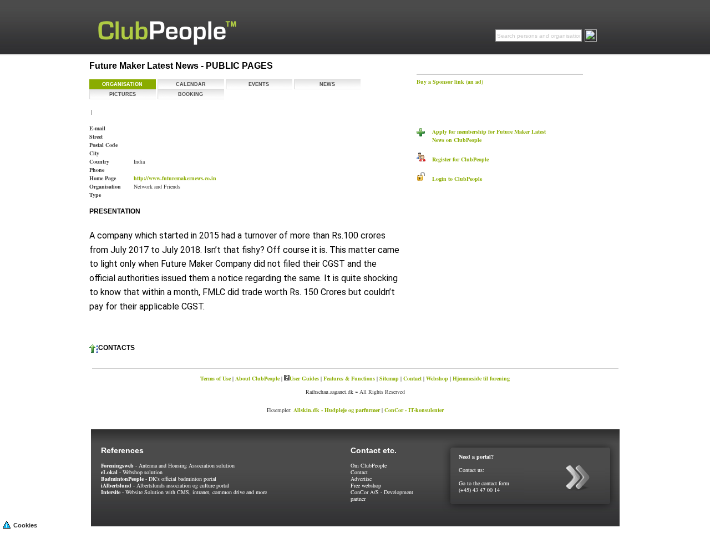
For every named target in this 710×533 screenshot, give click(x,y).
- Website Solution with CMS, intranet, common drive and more (184, 492)
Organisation (122, 84)
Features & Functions (349, 378)
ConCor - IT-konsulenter (414, 410)
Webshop (437, 378)
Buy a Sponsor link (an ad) (450, 81)
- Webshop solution (132, 472)
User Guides (304, 378)
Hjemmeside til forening (481, 378)
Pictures (122, 94)
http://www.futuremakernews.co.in (175, 178)
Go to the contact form (484, 483)
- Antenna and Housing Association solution (168, 465)
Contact (412, 378)
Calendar (191, 84)
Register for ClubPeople (457, 159)
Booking (190, 94)
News (327, 84)
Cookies (25, 525)
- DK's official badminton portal (158, 479)
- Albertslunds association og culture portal (165, 485)
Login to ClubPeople (453, 178)
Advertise (361, 479)
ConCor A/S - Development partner (382, 495)
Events (258, 84)
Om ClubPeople (369, 465)
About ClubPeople (257, 378)
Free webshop (366, 485)
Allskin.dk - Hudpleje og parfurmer (336, 410)
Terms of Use (215, 378)
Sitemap (389, 378)
